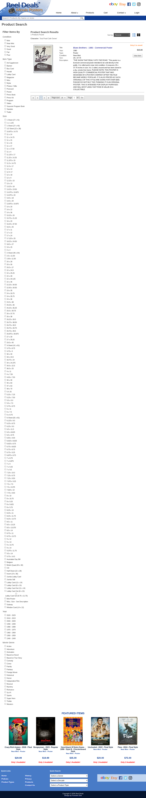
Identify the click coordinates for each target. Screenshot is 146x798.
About (73, 13)
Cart (106, 13)
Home (58, 13)
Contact (120, 13)
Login (136, 13)
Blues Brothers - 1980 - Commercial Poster (92, 48)
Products (90, 13)
